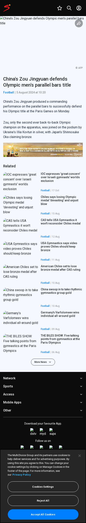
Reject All (43, 500)
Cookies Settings (43, 486)
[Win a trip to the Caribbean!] (43, 150)
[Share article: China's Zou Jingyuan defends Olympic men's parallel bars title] (79, 23)
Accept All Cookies (43, 514)
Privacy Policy (21, 474)
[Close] (79, 455)
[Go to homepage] (6, 8)
